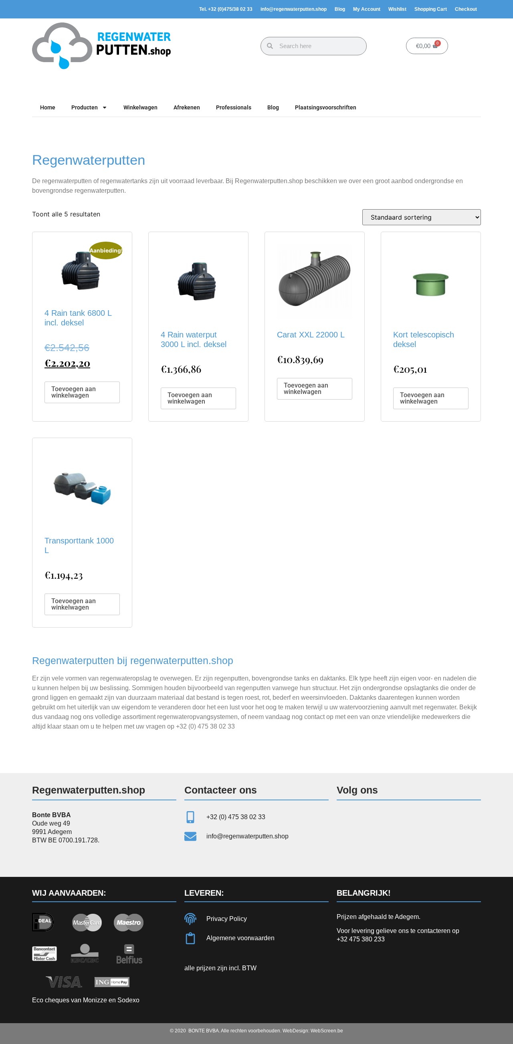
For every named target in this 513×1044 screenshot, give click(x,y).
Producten (84, 107)
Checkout (466, 9)
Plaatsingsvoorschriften (325, 107)
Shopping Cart (430, 9)
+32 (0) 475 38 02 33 (205, 726)
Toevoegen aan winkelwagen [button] (73, 392)
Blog (340, 9)
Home (47, 107)
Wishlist (397, 9)
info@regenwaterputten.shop (294, 9)
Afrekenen (187, 107)
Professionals (233, 107)
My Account (366, 9)
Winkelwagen (140, 107)
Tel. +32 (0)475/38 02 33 (225, 9)
